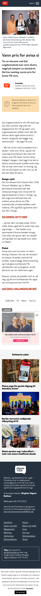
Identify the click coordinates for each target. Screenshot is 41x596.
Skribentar (9, 536)
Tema (24, 539)
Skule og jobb (10, 525)
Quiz (24, 529)
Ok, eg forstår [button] (20, 592)
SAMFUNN (9, 300)
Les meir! (29, 588)
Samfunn (8, 522)
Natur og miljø (29, 525)
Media (24, 300)
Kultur (25, 522)
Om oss (25, 532)
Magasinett (9, 529)
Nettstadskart (28, 536)
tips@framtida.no (11, 552)
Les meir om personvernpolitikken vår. (19, 510)
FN (18, 300)
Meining (8, 532)
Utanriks (32, 300)
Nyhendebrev (10, 539)
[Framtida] (5, 3)
